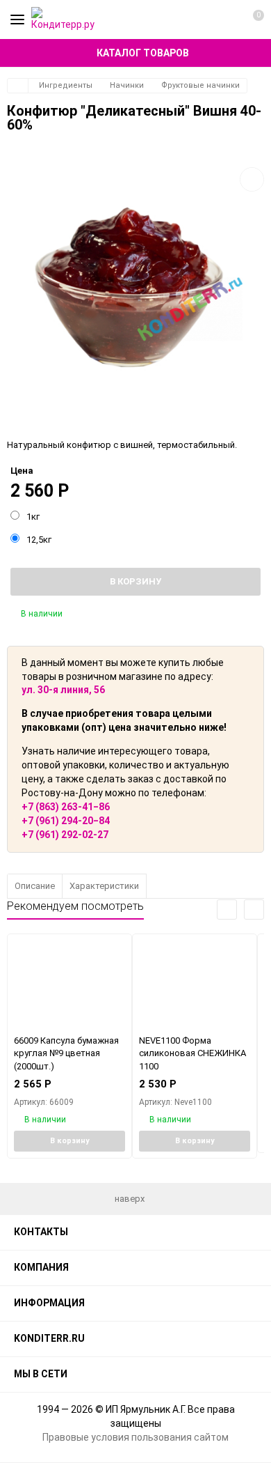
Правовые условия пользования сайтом (135, 1437)
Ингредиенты (65, 85)
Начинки (127, 85)
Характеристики (104, 886)
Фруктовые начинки (200, 85)
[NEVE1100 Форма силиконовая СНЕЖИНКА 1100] (194, 984)
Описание (35, 886)
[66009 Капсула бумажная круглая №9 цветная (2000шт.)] (69, 984)
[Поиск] (225, 19)
